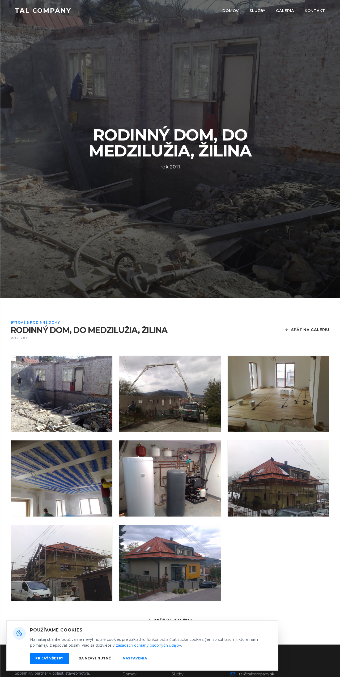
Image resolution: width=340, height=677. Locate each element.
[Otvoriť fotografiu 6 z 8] (278, 478)
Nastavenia (135, 658)
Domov (230, 10)
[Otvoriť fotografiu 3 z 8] (278, 394)
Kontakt (315, 10)
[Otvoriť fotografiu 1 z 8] (62, 394)
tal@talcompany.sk (256, 674)
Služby (257, 10)
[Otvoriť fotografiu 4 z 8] (62, 478)
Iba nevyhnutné (94, 658)
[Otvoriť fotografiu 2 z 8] (170, 394)
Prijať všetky (49, 658)
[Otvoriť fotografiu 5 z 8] (170, 478)
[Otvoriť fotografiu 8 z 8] (170, 563)
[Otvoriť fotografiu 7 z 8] (62, 563)
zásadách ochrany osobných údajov (148, 645)
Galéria (285, 10)
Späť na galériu (310, 329)
